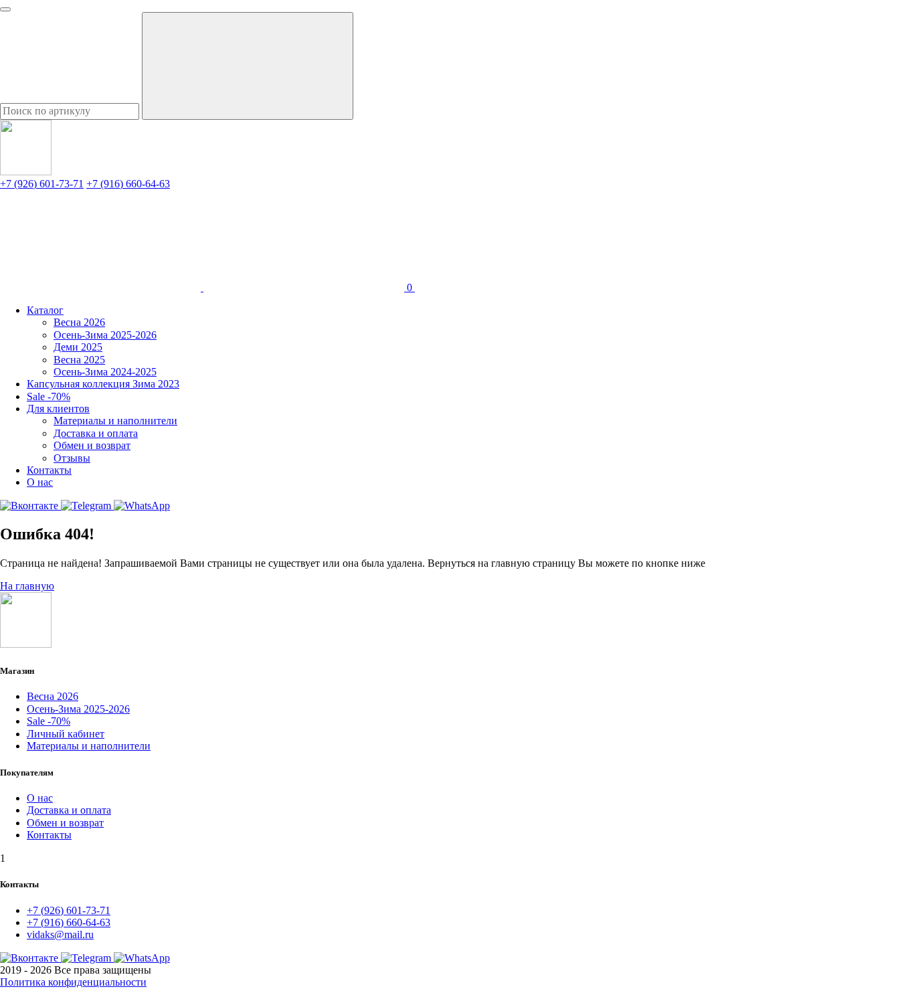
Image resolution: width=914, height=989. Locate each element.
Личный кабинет (65, 733)
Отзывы (72, 458)
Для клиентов (58, 408)
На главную (27, 586)
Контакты (49, 470)
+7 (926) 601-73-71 (42, 183)
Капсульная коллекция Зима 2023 (103, 383)
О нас (40, 482)
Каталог (45, 310)
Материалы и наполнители (115, 420)
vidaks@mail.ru (60, 934)
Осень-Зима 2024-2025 (105, 371)
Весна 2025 (79, 359)
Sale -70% (48, 396)
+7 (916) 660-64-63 (128, 183)
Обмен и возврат (92, 445)
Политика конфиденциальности (73, 982)
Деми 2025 (78, 347)
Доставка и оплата (96, 433)
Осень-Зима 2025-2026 (105, 335)
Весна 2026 (79, 322)
